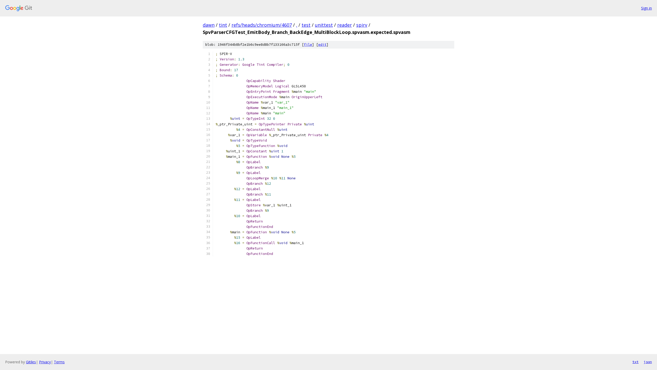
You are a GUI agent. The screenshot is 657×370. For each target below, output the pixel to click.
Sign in (646, 8)
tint (223, 25)
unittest (324, 25)
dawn (209, 25)
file (308, 44)
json (648, 361)
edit (322, 44)
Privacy (45, 361)
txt (635, 361)
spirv (361, 25)
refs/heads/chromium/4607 (261, 25)
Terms (59, 361)
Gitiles (31, 361)
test (306, 25)
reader (344, 25)
